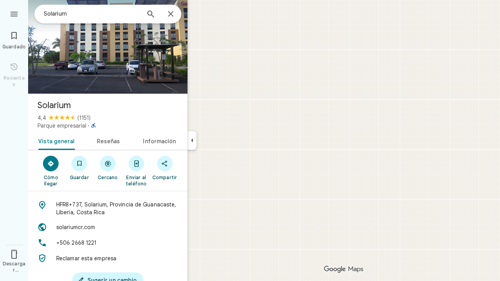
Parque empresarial (62, 125)
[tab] (55, 140)
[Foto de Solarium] (108, 47)
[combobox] (92, 13)
